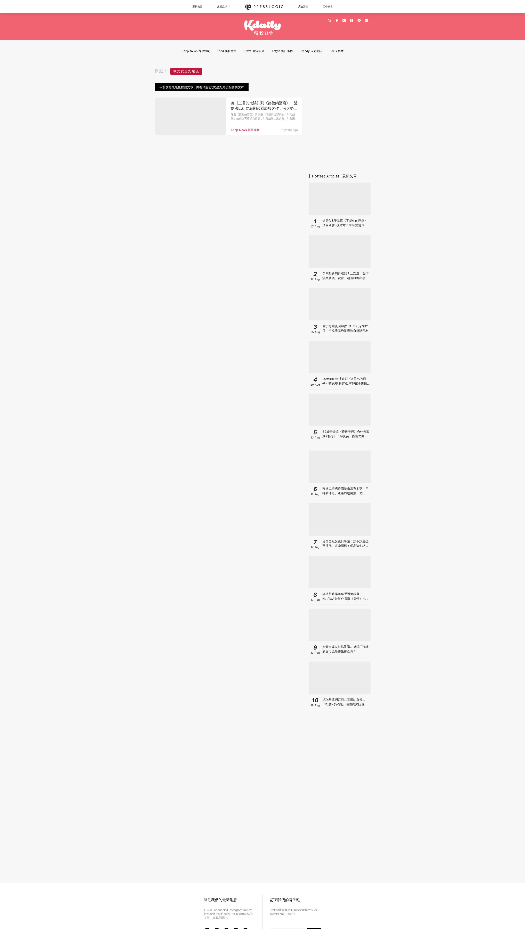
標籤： (161, 71)
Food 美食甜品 (226, 51)
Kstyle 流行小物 (282, 51)
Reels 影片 (337, 51)
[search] (329, 20)
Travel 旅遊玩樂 (254, 51)
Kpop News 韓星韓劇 (196, 51)
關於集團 (197, 6)
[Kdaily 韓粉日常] (262, 28)
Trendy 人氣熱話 (311, 51)
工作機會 (328, 6)
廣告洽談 (303, 6)
